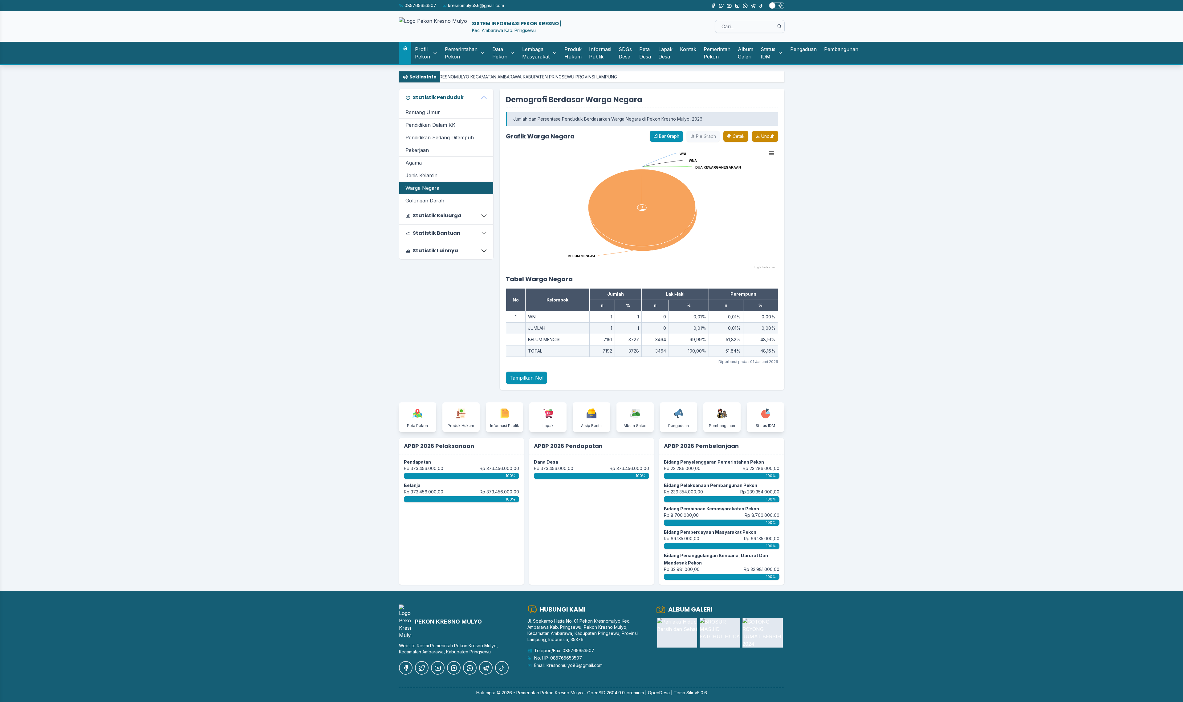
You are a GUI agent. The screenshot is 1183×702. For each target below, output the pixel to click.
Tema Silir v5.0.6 (690, 692)
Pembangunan (841, 49)
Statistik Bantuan (436, 233)
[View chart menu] (771, 153)
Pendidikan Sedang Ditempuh (439, 137)
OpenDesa (659, 692)
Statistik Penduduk (438, 97)
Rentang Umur (422, 112)
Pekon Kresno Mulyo (561, 692)
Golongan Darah (424, 200)
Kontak (688, 49)
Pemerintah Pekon (717, 53)
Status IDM (768, 53)
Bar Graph (668, 136)
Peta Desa (645, 53)
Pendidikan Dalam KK (430, 125)
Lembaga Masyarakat (536, 53)
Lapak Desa (665, 53)
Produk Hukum (573, 53)
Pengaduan (803, 49)
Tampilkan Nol (526, 378)
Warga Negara (422, 188)
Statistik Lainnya (435, 250)
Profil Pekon (422, 53)
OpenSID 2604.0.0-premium (615, 692)
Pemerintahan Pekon (461, 53)
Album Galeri (745, 53)
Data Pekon (499, 53)
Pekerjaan (417, 150)
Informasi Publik (600, 53)
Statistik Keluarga (437, 215)
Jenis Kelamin (421, 175)
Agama (413, 163)
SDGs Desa (625, 53)
